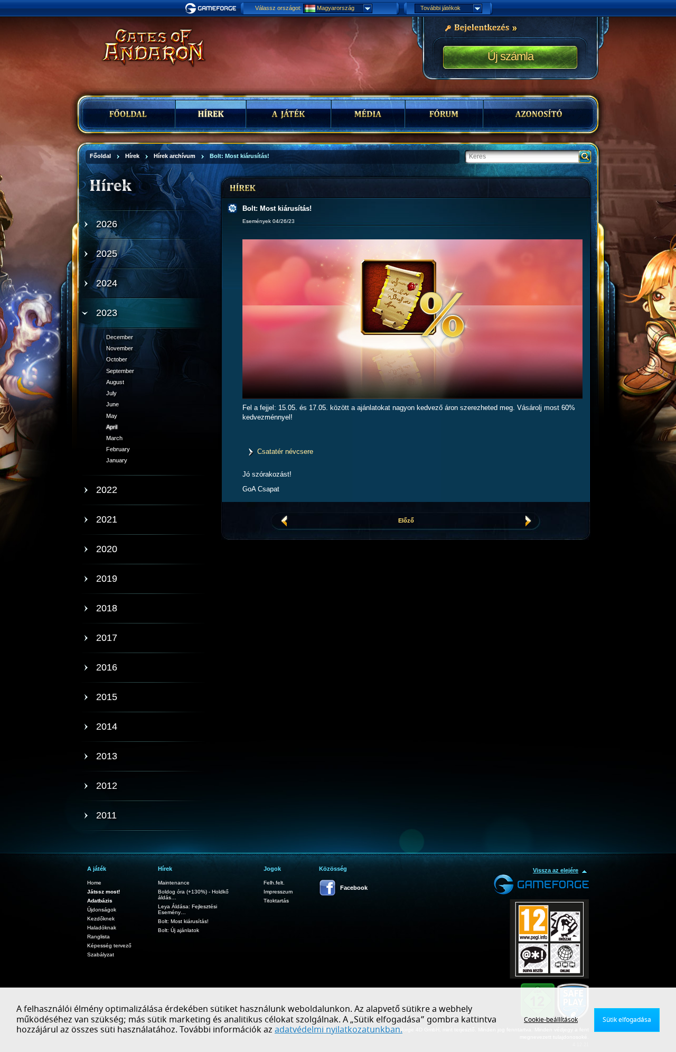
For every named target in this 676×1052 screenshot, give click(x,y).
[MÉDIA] (368, 114)
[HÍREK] (210, 114)
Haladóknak (101, 927)
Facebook (354, 888)
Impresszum (278, 892)
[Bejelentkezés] (480, 27)
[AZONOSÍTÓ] (538, 114)
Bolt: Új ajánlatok (178, 930)
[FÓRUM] (444, 114)
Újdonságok (101, 910)
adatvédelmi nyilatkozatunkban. (338, 1029)
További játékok (440, 8)
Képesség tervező (109, 945)
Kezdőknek (101, 918)
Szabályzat (100, 954)
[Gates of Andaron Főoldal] (145, 47)
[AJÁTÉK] (288, 114)
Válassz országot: (278, 8)
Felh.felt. (274, 883)
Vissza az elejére (555, 870)
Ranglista (98, 936)
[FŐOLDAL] (129, 114)
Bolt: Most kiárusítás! (183, 921)
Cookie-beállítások (551, 1020)
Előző (406, 520)
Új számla (510, 56)
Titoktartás (276, 901)
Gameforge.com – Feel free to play (212, 8)
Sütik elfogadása (627, 1020)
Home (94, 883)
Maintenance (174, 883)
